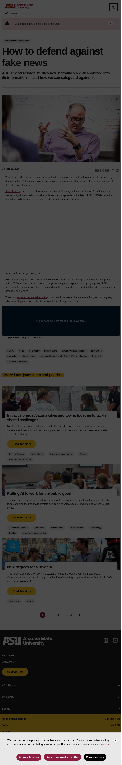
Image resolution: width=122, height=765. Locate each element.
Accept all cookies (29, 757)
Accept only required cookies (62, 757)
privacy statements (100, 744)
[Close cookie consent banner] (115, 740)
